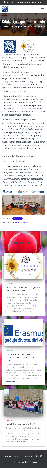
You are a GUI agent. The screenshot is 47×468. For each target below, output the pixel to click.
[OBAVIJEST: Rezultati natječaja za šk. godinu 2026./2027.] (23, 266)
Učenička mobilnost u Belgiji (21, 424)
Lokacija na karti (12, 457)
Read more (28, 311)
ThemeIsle (32, 462)
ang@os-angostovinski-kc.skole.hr (31, 2)
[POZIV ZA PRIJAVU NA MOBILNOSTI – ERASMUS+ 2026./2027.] (23, 332)
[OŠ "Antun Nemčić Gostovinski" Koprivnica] (6, 9)
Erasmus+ (17, 218)
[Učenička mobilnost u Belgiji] (23, 402)
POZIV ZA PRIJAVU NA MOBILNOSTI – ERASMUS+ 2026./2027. (20, 357)
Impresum (28, 457)
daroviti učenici (13, 222)
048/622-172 (11, 2)
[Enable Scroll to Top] (42, 463)
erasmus (25, 222)
